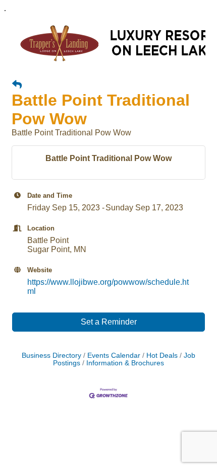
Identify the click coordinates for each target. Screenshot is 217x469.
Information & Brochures (125, 363)
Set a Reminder (109, 322)
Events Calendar (113, 355)
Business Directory (51, 355)
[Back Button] (17, 85)
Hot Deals (162, 355)
